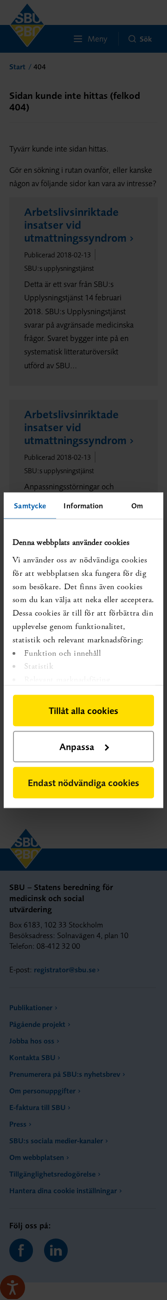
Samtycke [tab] (30, 505)
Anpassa (76, 746)
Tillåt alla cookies (83, 710)
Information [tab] (83, 505)
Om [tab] (137, 505)
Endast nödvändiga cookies (83, 782)
